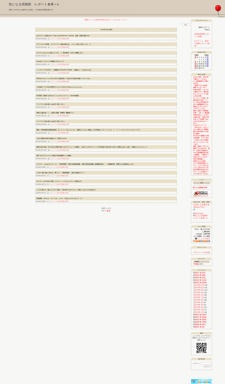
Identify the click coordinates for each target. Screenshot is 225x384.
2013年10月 (199, 290)
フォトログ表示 (203, 239)
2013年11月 (199, 287)
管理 (67, 39)
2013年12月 (199, 285)
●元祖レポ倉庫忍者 (201, 205)
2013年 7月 (199, 297)
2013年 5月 (199, 302)
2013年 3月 (199, 307)
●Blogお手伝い (199, 207)
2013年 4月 (199, 305)
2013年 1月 (199, 312)
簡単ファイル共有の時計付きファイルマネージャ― (106, 20)
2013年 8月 (199, 295)
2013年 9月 (199, 292)
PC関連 (63, 39)
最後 (108, 211)
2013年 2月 (199, 310)
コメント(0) (55, 39)
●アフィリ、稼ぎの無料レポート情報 (201, 43)
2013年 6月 (199, 300)
